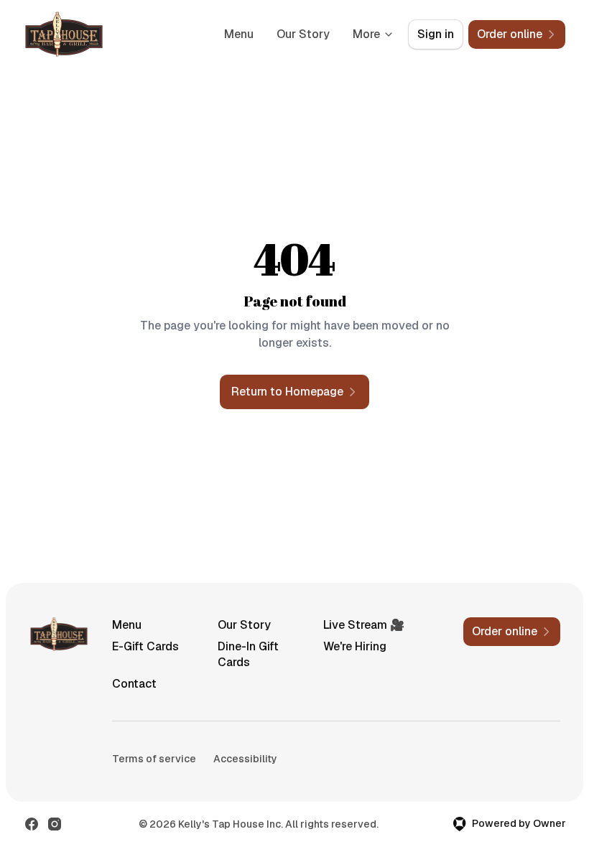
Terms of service (154, 758)
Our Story (303, 34)
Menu (239, 34)
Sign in (435, 34)
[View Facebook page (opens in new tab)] (31, 824)
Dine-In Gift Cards (248, 654)
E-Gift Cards (145, 646)
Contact (134, 683)
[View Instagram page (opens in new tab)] (54, 824)
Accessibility (245, 758)
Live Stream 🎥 (363, 624)
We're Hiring (354, 646)
